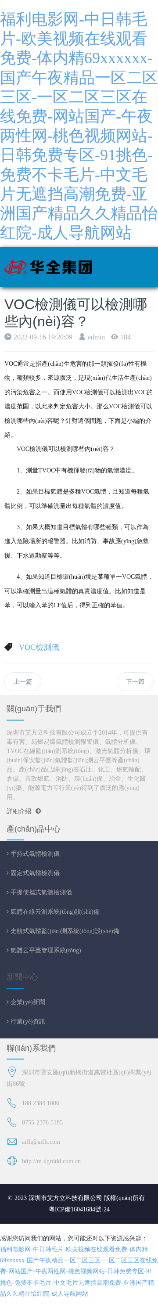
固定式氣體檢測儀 (34, 873)
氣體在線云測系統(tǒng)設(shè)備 (54, 911)
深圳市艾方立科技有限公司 (65, 1198)
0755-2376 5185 (42, 1122)
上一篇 (23, 681)
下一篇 (135, 681)
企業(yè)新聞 (27, 1002)
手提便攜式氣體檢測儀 (40, 892)
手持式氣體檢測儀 (34, 853)
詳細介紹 (19, 811)
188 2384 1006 (40, 1103)
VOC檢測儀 (39, 647)
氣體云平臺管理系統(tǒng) (45, 950)
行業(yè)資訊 (27, 1021)
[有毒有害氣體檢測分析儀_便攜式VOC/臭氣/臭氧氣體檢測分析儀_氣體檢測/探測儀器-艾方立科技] (48, 267)
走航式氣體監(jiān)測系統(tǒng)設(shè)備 (64, 931)
